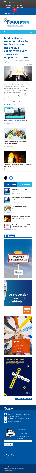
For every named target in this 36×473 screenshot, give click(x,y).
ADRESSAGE (19, 5)
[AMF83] (16, 26)
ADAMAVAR (9, 5)
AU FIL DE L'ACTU (24, 61)
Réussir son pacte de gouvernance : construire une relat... (16, 142)
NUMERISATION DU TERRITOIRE (14, 7)
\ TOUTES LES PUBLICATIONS (23, 398)
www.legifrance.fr (9, 96)
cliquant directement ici (24, 96)
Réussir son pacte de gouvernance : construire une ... (22, 208)
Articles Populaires (24, 184)
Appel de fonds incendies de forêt (15, 121)
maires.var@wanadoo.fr (14, 421)
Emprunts (7, 62)
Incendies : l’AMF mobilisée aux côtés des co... (21, 217)
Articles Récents (10, 184)
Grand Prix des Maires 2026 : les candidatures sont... (21, 226)
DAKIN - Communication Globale (15, 469)
